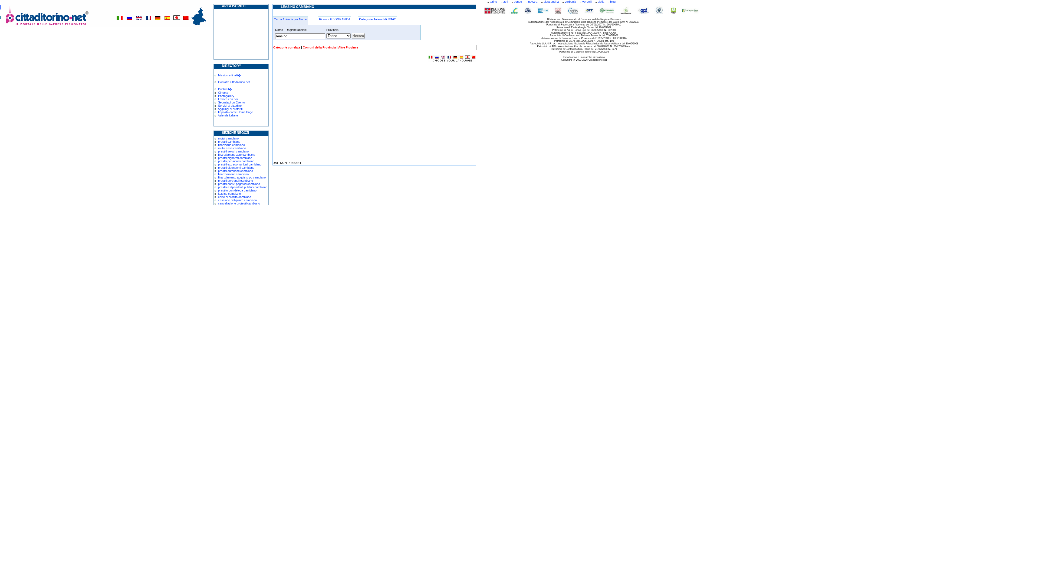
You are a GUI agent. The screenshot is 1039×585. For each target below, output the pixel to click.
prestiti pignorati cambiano (235, 158)
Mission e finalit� (229, 75)
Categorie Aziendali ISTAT (377, 19)
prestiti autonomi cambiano (235, 171)
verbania (570, 1)
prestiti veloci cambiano (233, 151)
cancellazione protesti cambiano (239, 203)
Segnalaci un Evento (231, 102)
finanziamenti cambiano (233, 174)
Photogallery (226, 96)
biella (601, 1)
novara (532, 1)
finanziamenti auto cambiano (236, 154)
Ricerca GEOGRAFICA (334, 19)
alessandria (551, 1)
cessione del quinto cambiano (237, 200)
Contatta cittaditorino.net (234, 82)
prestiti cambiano (229, 141)
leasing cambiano (229, 193)
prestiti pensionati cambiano (236, 161)
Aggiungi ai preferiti (230, 108)
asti (505, 1)
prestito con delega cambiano (237, 190)
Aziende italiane (228, 115)
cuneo (518, 1)
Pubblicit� (225, 89)
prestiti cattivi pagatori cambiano (239, 184)
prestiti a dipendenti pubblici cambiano (242, 187)
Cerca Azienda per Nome (290, 19)
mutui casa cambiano (232, 148)
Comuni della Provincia (319, 47)
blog (613, 1)
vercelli (586, 1)
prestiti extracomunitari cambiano (239, 164)
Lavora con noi (228, 99)
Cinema (223, 92)
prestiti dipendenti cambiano (236, 167)
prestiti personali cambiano (235, 180)
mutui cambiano (228, 138)
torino (493, 1)
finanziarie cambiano (231, 145)
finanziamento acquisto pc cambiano (242, 177)
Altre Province (348, 47)
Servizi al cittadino (230, 105)
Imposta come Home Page (235, 112)
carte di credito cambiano (234, 197)
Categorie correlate (286, 47)
